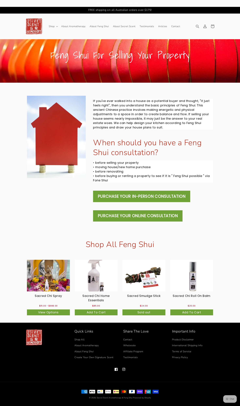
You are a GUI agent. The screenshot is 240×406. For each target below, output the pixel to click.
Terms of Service (181, 351)
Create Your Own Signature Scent (93, 357)
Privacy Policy (180, 357)
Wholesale (129, 345)
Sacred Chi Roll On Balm (191, 296)
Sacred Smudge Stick (144, 296)
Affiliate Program (133, 351)
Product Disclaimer (183, 339)
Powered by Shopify (142, 398)
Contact (127, 339)
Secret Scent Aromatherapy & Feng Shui (115, 398)
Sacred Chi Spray (48, 296)
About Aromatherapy (86, 345)
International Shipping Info (187, 345)
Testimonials (130, 357)
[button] (53, 26)
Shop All (79, 339)
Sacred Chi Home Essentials (96, 298)
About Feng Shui (84, 351)
